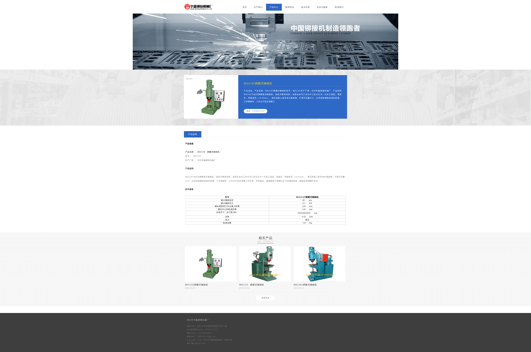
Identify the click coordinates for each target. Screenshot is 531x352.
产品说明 (192, 134)
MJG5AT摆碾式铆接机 (307, 197)
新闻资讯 (289, 7)
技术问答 (305, 7)
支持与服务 (322, 7)
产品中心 (274, 7)
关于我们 (258, 7)
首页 (244, 7)
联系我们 (339, 7)
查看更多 (265, 298)
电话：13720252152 (256, 111)
